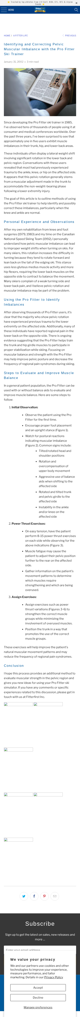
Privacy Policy (53, 977)
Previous (70, 35)
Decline (38, 997)
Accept (38, 987)
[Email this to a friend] (54, 896)
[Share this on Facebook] (34, 896)
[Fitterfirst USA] (40, 10)
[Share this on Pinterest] (44, 896)
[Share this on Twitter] (24, 896)
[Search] (76, 10)
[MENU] (1, 10)
